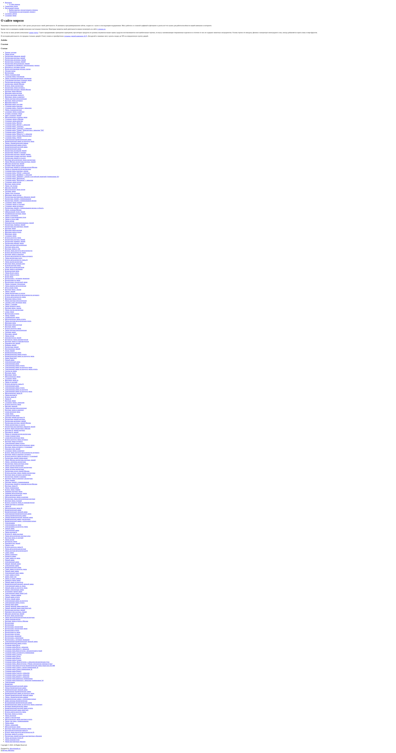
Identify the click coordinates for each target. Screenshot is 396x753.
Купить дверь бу (10, 397)
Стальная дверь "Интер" (13, 123)
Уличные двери (10, 332)
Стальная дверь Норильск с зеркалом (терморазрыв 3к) (24, 680)
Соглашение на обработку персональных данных (22, 65)
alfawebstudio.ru (14, 748)
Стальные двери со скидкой (15, 204)
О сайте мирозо (14, 4)
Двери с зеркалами (11, 725)
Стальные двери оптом (13, 182)
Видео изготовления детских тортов (18, 69)
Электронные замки (12, 565)
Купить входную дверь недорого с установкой (21, 456)
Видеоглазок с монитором (14, 638)
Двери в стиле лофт (12, 219)
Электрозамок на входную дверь (16, 527)
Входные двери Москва (13, 91)
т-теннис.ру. (101, 29)
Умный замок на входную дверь (16, 588)
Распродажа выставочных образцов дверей (20, 197)
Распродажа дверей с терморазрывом (18, 199)
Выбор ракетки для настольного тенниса (23, 10)
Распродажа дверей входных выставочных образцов (23, 736)
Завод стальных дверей (13, 115)
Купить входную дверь (13, 238)
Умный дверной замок (13, 564)
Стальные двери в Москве (14, 119)
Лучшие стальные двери (13, 113)
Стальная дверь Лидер (13, 656)
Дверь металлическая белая (14, 267)
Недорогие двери (11, 541)
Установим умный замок (13, 591)
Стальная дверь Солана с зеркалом (17, 675)
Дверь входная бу (11, 395)
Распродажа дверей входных (15, 419)
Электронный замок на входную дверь (18, 367)
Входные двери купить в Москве (16, 621)
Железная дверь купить (13, 232)
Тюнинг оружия (10, 52)
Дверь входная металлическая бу (16, 551)
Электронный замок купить (15, 365)
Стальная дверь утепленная (14, 76)
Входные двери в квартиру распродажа (19, 478)
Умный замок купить (12, 597)
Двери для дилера (11, 186)
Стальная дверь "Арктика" (14, 126)
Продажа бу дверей (11, 432)
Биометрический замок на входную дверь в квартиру (23, 704)
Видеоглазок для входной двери (16, 282)
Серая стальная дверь (12, 436)
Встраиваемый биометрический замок (18, 702)
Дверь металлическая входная (15, 549)
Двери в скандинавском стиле (15, 217)
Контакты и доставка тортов (15, 67)
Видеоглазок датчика (12, 634)
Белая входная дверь (12, 271)
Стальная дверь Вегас (12, 645)
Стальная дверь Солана (13, 660)
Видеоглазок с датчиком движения (17, 278)
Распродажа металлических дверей (17, 63)
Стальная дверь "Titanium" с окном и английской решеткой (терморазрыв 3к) (32, 176)
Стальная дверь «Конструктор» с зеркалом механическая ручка (27, 662)
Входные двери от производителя (17, 341)
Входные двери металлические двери (18, 728)
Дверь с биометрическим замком (16, 697)
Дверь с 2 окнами (11, 304)
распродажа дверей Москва (14, 84)
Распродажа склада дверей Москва (17, 471)
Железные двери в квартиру (15, 97)
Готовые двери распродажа (14, 165)
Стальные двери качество (14, 121)
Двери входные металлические (16, 99)
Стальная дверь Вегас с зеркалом (16, 647)
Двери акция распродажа (14, 262)
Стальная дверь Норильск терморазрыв (19, 678)
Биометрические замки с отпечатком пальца (20, 699)
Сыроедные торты (11, 6)
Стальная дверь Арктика (13, 106)
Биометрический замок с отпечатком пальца (20, 521)
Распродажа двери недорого (15, 88)
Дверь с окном (10, 291)
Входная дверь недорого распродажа (18, 475)
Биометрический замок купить (16, 145)
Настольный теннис (12, 8)
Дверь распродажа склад (13, 258)
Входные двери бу (11, 486)
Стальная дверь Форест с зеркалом (17, 677)
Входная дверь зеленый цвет (15, 263)
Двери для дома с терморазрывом (16, 721)
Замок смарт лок (10, 577)
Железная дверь (10, 323)
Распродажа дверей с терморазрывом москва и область (24, 208)
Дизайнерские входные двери (15, 213)
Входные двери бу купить (14, 734)
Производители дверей (13, 338)
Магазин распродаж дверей (14, 163)
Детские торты (10, 71)
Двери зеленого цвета (12, 306)
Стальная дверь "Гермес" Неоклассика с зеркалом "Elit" (24, 130)
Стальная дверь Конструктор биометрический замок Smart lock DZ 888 (30, 665)
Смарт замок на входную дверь (16, 569)
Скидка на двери (11, 371)
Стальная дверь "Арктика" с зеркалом (18, 128)
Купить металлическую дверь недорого (19, 256)
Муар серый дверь (11, 288)
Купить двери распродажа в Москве (17, 428)
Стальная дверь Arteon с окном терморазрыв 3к (21, 667)
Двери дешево (10, 315)
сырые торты (33, 32)
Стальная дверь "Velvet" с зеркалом (17, 173)
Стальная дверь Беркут (13, 658)
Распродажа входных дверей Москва (18, 89)
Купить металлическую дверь (15, 252)
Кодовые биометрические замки (16, 706)
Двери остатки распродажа (14, 469)
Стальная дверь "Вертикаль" (15, 178)
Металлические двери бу (13, 393)
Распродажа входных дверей (15, 58)
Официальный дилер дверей (15, 212)
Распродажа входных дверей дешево (18, 154)
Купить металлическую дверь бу (16, 260)
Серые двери (9, 312)
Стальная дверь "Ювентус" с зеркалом (18, 134)
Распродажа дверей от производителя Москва (21, 167)
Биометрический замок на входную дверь (19, 141)
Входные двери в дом (12, 249)
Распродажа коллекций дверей (16, 150)
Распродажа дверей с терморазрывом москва (20, 200)
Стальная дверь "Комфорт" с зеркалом (18, 175)
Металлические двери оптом (15, 189)
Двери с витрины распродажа (15, 462)
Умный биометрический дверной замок (19, 517)
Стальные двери (10, 15)
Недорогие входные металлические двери (19, 445)
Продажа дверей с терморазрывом (17, 482)
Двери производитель (12, 619)
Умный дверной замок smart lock (16, 606)
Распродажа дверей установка (15, 152)
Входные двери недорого (14, 100)
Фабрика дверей (10, 345)
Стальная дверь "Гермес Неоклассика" (18, 136)
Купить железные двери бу (14, 95)
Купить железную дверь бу (14, 384)
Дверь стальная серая (12, 75)
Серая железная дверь (12, 412)
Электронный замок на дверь (15, 586)
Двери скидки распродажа (14, 465)
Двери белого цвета (12, 273)
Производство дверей (12, 343)
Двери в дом (9, 545)
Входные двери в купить (13, 714)
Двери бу (8, 399)
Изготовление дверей (12, 349)
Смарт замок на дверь (12, 558)
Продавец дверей (11, 334)
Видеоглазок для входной (14, 627)
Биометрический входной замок (16, 147)
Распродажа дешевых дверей (15, 225)
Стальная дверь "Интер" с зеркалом (17, 125)
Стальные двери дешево (13, 202)
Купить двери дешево (12, 489)
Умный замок (9, 360)
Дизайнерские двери (12, 317)
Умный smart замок (11, 604)
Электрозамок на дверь (13, 525)
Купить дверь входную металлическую (18, 251)
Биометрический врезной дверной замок (19, 584)
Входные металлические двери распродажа (20, 160)
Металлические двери (12, 376)
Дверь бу (8, 506)
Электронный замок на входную (16, 389)
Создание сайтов (11, 14)
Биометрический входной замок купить (19, 708)
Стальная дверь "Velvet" (13, 138)
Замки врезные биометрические (16, 701)
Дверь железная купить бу (14, 738)
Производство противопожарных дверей (19, 223)
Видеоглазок (9, 625)
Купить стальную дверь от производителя (19, 502)
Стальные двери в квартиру (15, 112)
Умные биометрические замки (15, 515)
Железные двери (10, 234)
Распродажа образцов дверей (15, 56)
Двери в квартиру (11, 554)
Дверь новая (9, 723)
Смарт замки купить (12, 575)
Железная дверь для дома (13, 104)
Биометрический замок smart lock (16, 710)
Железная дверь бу (11, 102)
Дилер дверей (10, 351)
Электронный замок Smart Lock (16, 593)
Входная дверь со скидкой (14, 538)
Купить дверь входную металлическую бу (19, 732)
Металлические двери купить (15, 319)
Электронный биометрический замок (18, 139)
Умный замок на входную (14, 582)
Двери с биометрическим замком (16, 143)
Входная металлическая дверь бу (16, 730)
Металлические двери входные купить (18, 719)
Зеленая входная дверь (13, 265)
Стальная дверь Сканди (13, 654)
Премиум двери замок (13, 580)
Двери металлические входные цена (17, 536)
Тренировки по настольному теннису (22, 12)
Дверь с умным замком (13, 595)
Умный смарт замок (12, 571)
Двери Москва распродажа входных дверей (20, 162)
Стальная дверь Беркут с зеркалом (17, 649)
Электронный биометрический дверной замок (21, 641)
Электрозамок (10, 523)
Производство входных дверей (16, 612)
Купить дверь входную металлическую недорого (22, 295)
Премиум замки (10, 556)
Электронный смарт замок (14, 573)
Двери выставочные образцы (15, 741)
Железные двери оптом (13, 195)
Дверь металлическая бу (13, 495)
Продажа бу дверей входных (15, 430)
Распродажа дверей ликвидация (16, 458)
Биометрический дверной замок (16, 512)
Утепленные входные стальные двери (18, 80)
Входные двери (10, 228)
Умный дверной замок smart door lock (18, 608)
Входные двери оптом (13, 184)
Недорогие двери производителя (16, 339)
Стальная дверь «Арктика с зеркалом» (18, 108)
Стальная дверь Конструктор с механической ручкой (23, 651)
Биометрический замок (13, 149)
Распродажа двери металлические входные (20, 499)
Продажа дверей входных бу (15, 417)
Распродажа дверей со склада (15, 158)
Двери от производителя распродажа (18, 169)
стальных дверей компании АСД (75, 36)
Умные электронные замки (14, 590)
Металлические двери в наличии (16, 497)
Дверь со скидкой (11, 382)
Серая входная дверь (12, 415)
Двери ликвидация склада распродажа (18, 467)
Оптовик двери (10, 191)
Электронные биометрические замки (18, 691)
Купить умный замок (12, 599)
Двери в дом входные (12, 717)
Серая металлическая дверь (14, 438)
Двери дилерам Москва (13, 210)
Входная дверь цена (12, 247)
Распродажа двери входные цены (16, 464)
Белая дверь (9, 276)
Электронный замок (12, 364)
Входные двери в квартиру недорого (18, 454)
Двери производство (12, 740)
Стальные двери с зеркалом (14, 402)
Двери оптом (9, 54)
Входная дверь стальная (13, 501)
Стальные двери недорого (14, 206)
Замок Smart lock (11, 358)
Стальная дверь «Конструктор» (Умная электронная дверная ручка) (28, 664)
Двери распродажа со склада (15, 293)
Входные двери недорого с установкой (18, 447)
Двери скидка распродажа (14, 310)
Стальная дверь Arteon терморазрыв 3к (18, 669)
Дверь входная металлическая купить (18, 321)
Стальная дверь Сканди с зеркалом (17, 673)
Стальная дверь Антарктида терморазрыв (19, 652)
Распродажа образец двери (14, 243)
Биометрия (9, 684)
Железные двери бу (11, 380)
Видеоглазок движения (13, 636)
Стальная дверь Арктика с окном (16, 171)
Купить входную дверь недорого (16, 439)
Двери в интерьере (11, 215)
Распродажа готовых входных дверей (18, 156)
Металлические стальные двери (16, 117)
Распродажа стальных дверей (15, 62)
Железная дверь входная (13, 93)
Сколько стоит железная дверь (15, 302)
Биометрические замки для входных (17, 519)
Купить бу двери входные (14, 534)
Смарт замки (9, 552)
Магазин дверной (11, 188)
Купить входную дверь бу (14, 547)
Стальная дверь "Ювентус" (14, 132)
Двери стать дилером (12, 193)
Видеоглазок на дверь (12, 280)
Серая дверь (9, 414)
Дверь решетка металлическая (15, 286)
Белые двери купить (12, 275)
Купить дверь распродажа (14, 615)
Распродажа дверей (12, 347)
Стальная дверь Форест (13, 671)
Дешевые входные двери (13, 491)
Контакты (8, 2)
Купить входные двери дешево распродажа (20, 473)
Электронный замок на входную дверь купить (21, 369)
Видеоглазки (9, 73)
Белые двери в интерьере (14, 269)
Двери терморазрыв (12, 488)
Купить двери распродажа (14, 86)
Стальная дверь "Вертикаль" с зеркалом (19, 180)
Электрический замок (12, 362)
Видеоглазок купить (12, 313)
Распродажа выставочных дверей (16, 226)
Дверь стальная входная (13, 110)
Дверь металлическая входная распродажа (20, 617)
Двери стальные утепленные (15, 284)
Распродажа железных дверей (15, 60)
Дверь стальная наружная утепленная (18, 78)
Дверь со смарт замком (13, 578)
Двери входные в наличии (14, 504)
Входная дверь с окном (13, 289)
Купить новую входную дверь (15, 712)
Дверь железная (10, 715)
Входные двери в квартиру (14, 254)
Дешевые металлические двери (16, 493)
